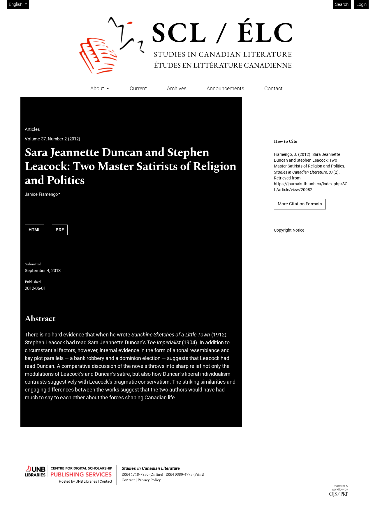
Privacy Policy (149, 480)
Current (138, 88)
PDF (60, 229)
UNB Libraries (86, 481)
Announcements (225, 88)
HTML (35, 229)
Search (342, 4)
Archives (176, 88)
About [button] (97, 88)
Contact (273, 88)
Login (361, 4)
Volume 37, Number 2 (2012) (52, 139)
